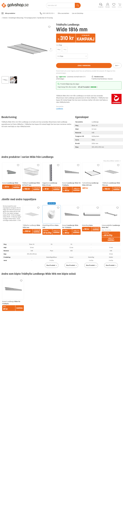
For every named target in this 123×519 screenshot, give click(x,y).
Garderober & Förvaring (45, 18)
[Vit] (65, 49)
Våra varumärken (63, 13)
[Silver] (59, 49)
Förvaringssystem (30, 18)
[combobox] (72, 56)
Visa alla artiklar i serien (111, 161)
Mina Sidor (107, 7)
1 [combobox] (116, 65)
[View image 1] (5, 79)
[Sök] (78, 5)
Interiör (5, 18)
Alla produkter (10, 13)
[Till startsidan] (14, 5)
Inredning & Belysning (16, 18)
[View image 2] (13, 79)
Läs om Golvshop (77, 13)
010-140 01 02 (48, 13)
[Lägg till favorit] (49, 26)
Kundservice (100, 7)
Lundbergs (59, 108)
